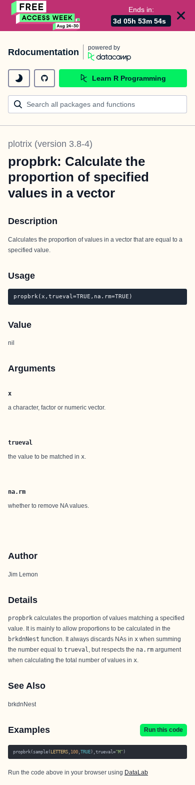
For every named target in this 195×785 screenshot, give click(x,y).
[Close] (181, 16)
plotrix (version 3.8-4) (50, 144)
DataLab (136, 772)
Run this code (163, 729)
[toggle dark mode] (19, 78)
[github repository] (44, 78)
